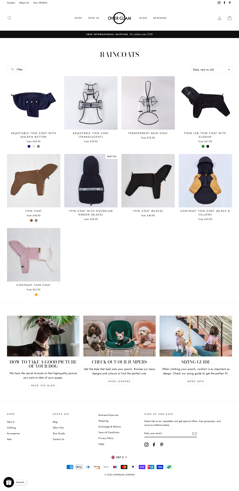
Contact (11, 2)
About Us (24, 2)
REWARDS (160, 18)
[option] (119, 34)
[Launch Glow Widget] (8, 482)
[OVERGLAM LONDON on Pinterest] (162, 444)
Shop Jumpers (119, 381)
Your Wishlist (40, 2)
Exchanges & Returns (110, 426)
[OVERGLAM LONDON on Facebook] (154, 444)
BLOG (143, 18)
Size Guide (59, 433)
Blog (55, 422)
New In (11, 422)
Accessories (13, 433)
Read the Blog (43, 385)
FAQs (101, 444)
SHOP (78, 18)
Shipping (103, 421)
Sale (9, 439)
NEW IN (93, 18)
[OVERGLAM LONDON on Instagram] (146, 444)
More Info (195, 381)
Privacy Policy (106, 438)
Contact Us (58, 439)
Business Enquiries (108, 415)
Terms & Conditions (109, 432)
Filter (19, 69)
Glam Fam (58, 427)
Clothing (11, 427)
